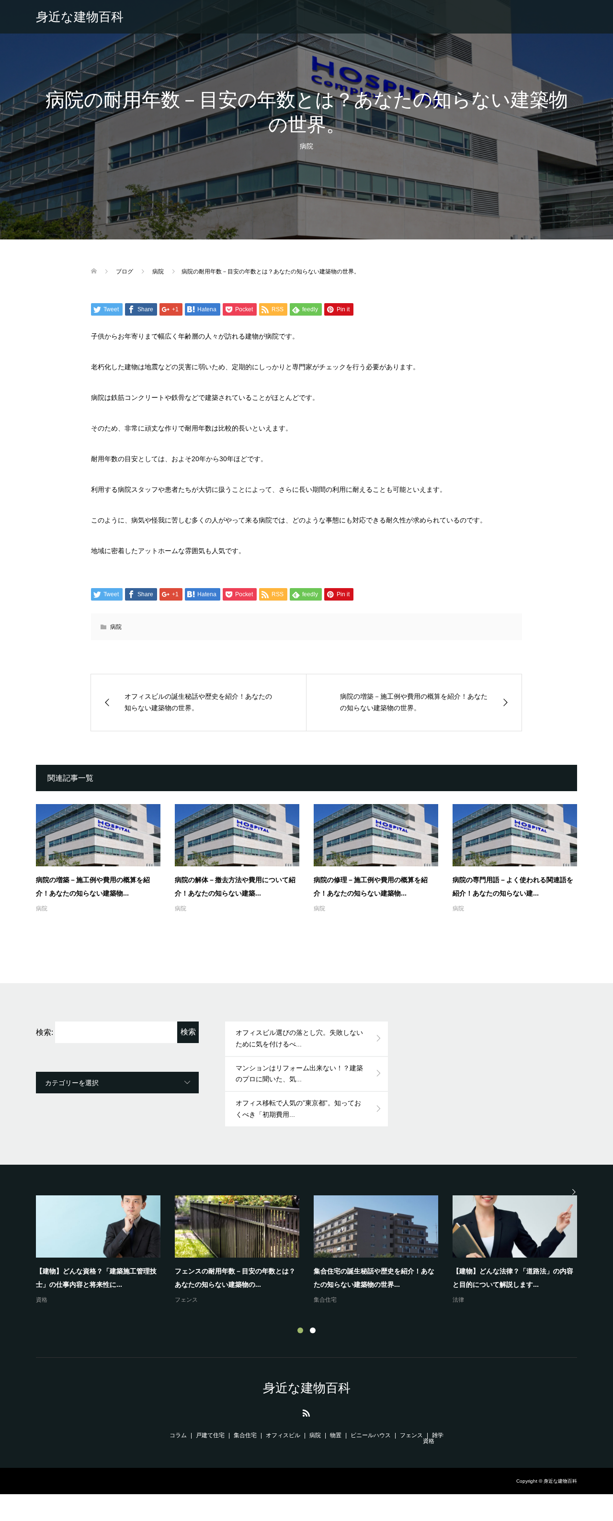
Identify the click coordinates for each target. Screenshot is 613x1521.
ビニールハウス (371, 1435)
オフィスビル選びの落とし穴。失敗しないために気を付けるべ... (299, 1038)
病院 (306, 146)
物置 (335, 1435)
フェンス (186, 1299)
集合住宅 (325, 1299)
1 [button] (300, 1330)
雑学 (437, 1435)
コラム (178, 1435)
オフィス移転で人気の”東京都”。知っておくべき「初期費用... (298, 1108)
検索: (44, 1032)
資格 (41, 1299)
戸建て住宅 (210, 1435)
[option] (313, 1250)
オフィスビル (283, 1435)
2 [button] (313, 1330)
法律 (458, 1299)
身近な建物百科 (80, 17)
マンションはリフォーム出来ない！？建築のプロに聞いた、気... (299, 1073)
